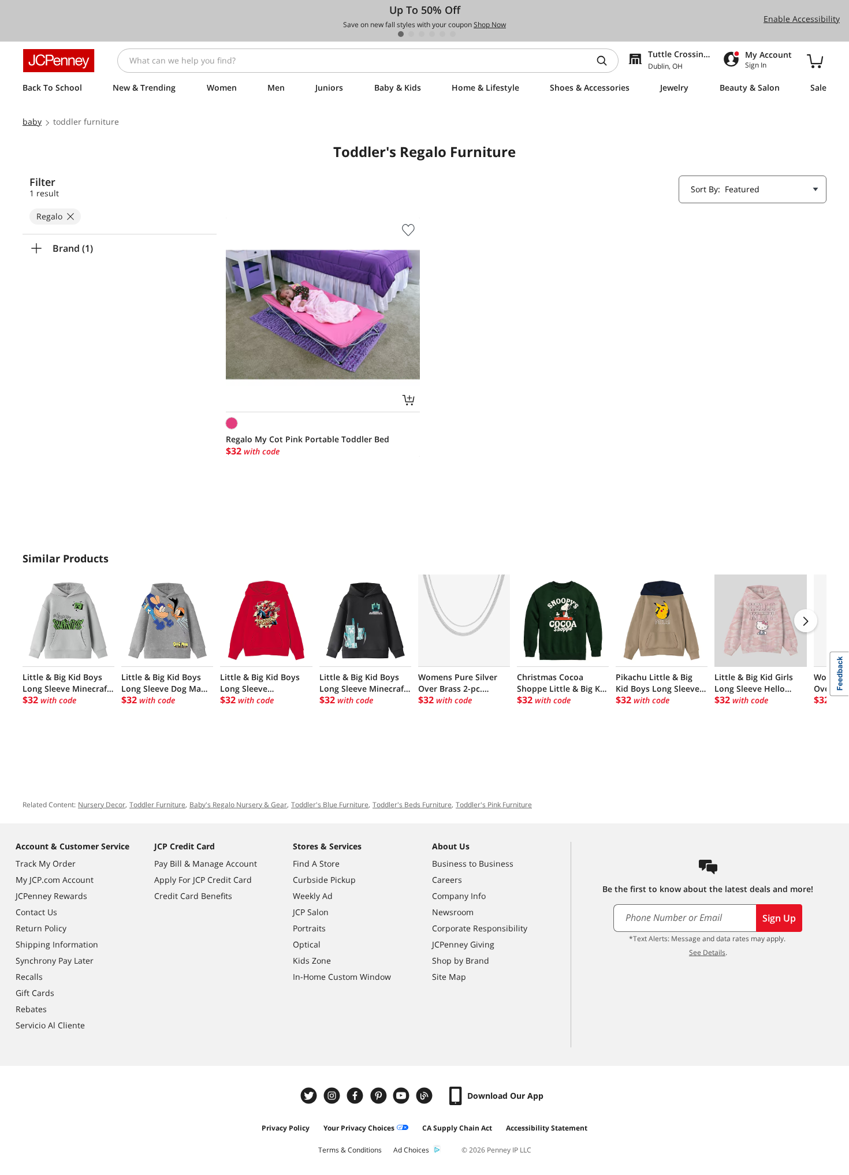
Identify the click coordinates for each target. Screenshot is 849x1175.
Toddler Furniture (157, 805)
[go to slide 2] (411, 34)
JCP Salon (311, 912)
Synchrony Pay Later (55, 960)
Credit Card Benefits (193, 895)
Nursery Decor (101, 805)
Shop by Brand (460, 960)
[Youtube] (402, 1096)
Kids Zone (312, 960)
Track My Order (46, 863)
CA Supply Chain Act (457, 1128)
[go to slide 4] (432, 34)
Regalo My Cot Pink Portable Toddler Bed (307, 439)
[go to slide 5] (442, 34)
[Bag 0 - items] (814, 60)
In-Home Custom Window (342, 976)
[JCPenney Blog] (425, 1096)
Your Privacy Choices (358, 1128)
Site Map (449, 976)
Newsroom (453, 912)
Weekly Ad (313, 895)
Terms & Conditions (350, 1150)
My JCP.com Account (55, 879)
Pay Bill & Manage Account (205, 863)
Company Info (459, 895)
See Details (707, 952)
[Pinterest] (379, 1096)
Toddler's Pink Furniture (494, 805)
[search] (606, 60)
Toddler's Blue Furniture (329, 805)
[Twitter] (310, 1096)
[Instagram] (333, 1096)
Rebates (31, 1009)
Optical (307, 944)
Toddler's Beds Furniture (412, 805)
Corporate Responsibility (479, 928)
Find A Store (316, 863)
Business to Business (472, 863)
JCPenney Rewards (51, 895)
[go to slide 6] (453, 34)
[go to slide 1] (401, 34)
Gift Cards (35, 992)
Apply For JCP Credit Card (203, 879)
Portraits (309, 928)
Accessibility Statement (546, 1128)
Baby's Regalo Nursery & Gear (238, 805)
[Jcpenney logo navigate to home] (59, 60)
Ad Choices (411, 1150)
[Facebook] (356, 1096)
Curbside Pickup (324, 879)
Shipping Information (57, 944)
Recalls (29, 976)
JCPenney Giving (463, 944)
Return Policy (41, 928)
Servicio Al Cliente (50, 1025)
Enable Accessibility (802, 18)
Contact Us (36, 912)
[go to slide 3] (422, 34)
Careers (447, 879)
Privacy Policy (286, 1128)
